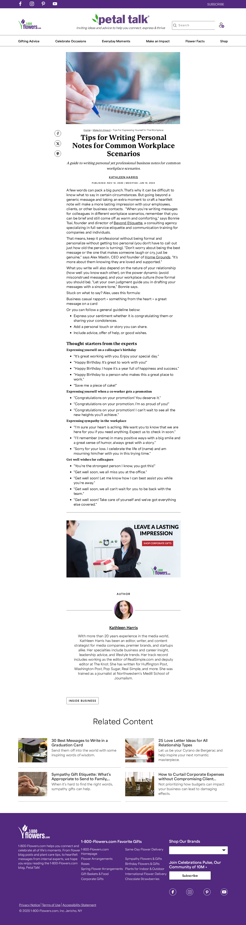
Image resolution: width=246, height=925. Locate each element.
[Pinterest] (207, 894)
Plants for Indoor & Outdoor (144, 869)
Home (87, 130)
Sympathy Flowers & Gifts (143, 859)
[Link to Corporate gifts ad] (123, 549)
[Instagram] (189, 894)
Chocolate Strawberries (142, 879)
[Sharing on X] (58, 143)
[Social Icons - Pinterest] (43, 5)
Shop (224, 41)
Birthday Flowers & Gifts (142, 864)
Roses (85, 864)
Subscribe (190, 875)
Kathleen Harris (123, 177)
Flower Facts (195, 41)
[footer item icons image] (34, 837)
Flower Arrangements (97, 859)
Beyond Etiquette (128, 223)
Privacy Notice (29, 905)
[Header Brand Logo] (29, 28)
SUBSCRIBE (215, 4)
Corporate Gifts (92, 879)
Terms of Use (51, 905)
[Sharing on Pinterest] (58, 154)
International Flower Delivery (146, 874)
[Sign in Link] (221, 26)
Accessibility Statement (79, 905)
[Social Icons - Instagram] (32, 5)
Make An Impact (102, 130)
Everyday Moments (116, 41)
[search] (175, 25)
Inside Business (82, 700)
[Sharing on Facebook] (58, 133)
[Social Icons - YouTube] (55, 5)
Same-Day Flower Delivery (144, 849)
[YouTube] (224, 894)
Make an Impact (158, 41)
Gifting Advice (28, 41)
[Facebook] (172, 894)
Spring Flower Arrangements (102, 869)
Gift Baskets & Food (95, 874)
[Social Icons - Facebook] (20, 5)
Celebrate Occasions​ (70, 41)
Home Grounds (157, 257)
